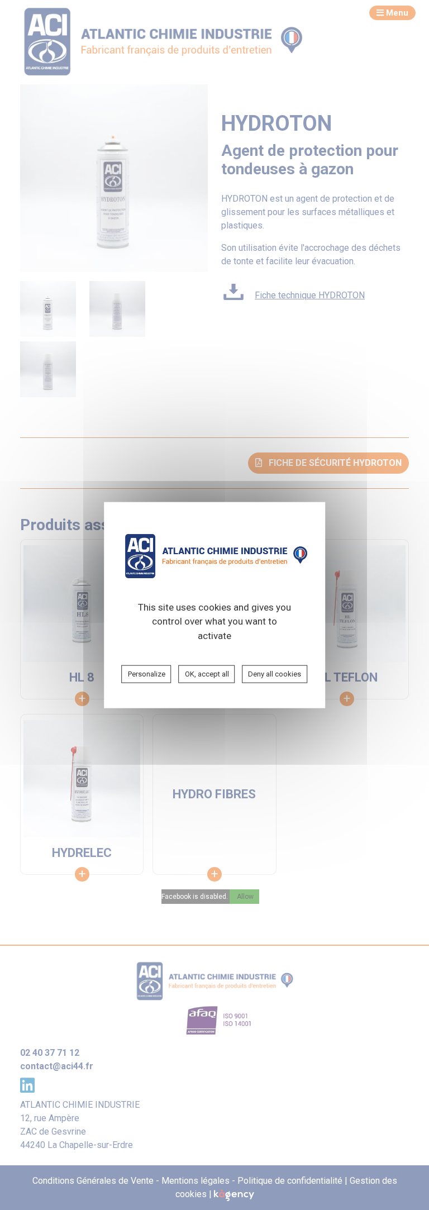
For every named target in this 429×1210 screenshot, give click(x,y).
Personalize (146, 674)
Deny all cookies (274, 674)
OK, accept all (207, 674)
